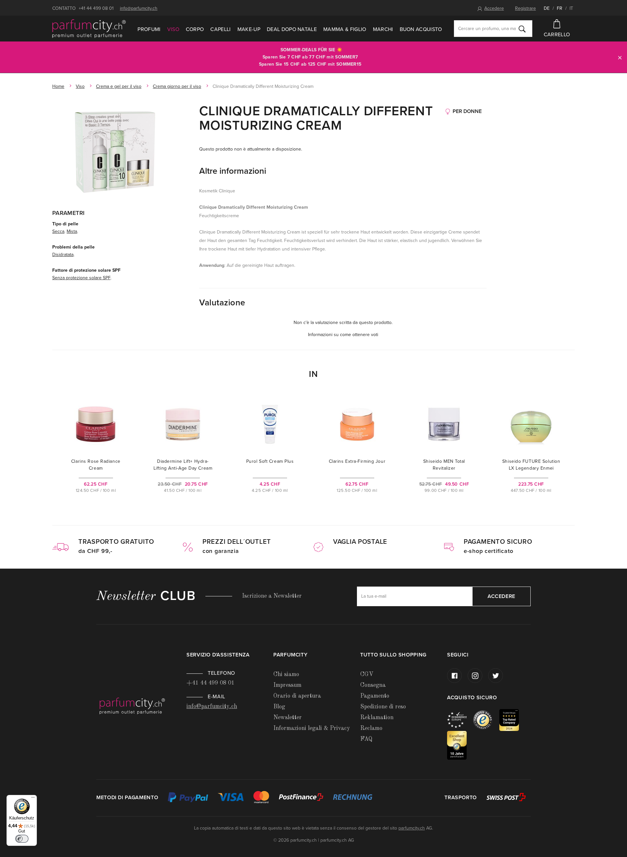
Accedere (494, 8)
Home (58, 86)
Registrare (525, 8)
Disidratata (62, 254)
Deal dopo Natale (292, 29)
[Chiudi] (620, 57)
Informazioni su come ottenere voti (343, 334)
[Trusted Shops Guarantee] (486, 719)
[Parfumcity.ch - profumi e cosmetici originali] (89, 29)
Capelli (220, 29)
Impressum (287, 685)
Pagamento (374, 696)
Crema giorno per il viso (177, 86)
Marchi (383, 29)
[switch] (21, 839)
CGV (366, 674)
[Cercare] (522, 28)
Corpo (195, 29)
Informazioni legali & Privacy (311, 728)
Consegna (373, 685)
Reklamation (377, 717)
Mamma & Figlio (344, 29)
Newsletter (287, 717)
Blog (279, 707)
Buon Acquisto (421, 29)
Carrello (557, 34)
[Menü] (33, 799)
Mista (72, 231)
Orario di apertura (297, 696)
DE (547, 8)
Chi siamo (286, 674)
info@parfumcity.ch (138, 8)
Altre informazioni (232, 171)
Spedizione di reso (383, 707)
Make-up (248, 29)
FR (559, 8)
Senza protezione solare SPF (81, 278)
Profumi (148, 29)
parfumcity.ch (411, 828)
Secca (58, 231)
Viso (173, 29)
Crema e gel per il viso (118, 86)
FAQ (366, 739)
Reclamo (371, 728)
